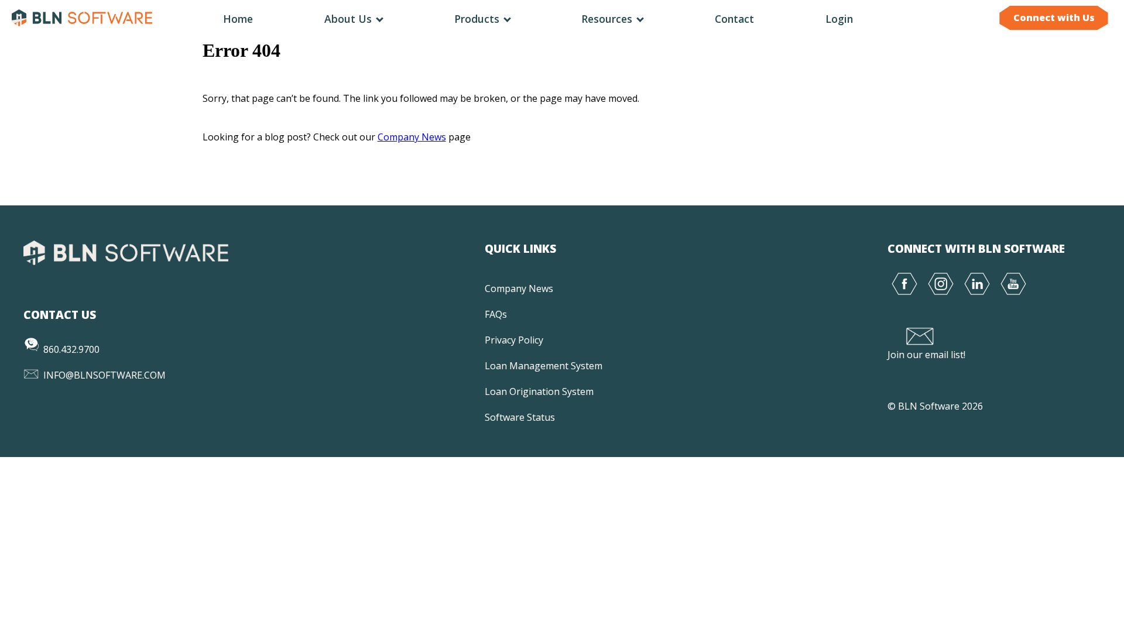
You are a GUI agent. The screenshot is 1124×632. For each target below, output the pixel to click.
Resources (608, 19)
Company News (412, 136)
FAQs (496, 314)
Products (478, 19)
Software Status (520, 417)
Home (238, 19)
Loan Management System (543, 365)
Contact (734, 19)
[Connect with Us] (1053, 30)
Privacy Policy (514, 340)
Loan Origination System (539, 391)
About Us (349, 19)
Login (839, 19)
